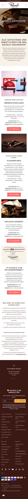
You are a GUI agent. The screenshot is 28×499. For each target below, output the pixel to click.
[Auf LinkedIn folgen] (20, 469)
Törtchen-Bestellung (20, 429)
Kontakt (17, 448)
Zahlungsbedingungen (20, 453)
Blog (2, 457)
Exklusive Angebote (6, 435)
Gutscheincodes (5, 459)
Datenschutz (6, 487)
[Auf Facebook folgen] (2, 469)
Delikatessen (4, 427)
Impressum (7, 485)
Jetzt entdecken (14, 241)
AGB (2, 485)
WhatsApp (18, 461)
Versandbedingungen (20, 451)
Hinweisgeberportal (16, 485)
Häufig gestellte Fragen (19, 445)
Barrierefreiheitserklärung (16, 487)
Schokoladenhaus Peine (19, 426)
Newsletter (18, 459)
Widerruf (5, 489)
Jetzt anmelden (14, 292)
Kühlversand (18, 456)
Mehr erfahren (14, 194)
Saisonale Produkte (6, 429)
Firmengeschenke (19, 464)
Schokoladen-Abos (6, 432)
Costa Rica (4, 452)
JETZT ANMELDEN (20, 401)
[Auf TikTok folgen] (16, 469)
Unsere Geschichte (6, 447)
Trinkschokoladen (5, 422)
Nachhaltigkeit (4, 449)
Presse (3, 465)
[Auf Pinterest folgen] (9, 469)
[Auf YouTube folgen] (13, 469)
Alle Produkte (4, 437)
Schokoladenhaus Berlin (19, 417)
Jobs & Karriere (5, 462)
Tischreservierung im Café (20, 422)
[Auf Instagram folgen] (6, 469)
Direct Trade (4, 454)
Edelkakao (3, 444)
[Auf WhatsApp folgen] (23, 469)
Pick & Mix (3, 424)
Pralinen (3, 419)
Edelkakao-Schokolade (7, 417)
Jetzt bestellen (14, 129)
